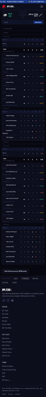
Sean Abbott (10, 236)
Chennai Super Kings (9, 370)
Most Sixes (6, 345)
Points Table (6, 324)
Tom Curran (10, 69)
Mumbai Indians (7, 366)
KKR (3, 376)
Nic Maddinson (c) (11, 171)
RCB (3, 373)
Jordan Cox (9, 205)
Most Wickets (7, 342)
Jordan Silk (9, 95)
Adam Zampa (10, 115)
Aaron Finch (10, 211)
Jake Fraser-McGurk (12, 198)
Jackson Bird (10, 246)
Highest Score (7, 352)
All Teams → (6, 380)
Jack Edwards (10, 102)
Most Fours (6, 356)
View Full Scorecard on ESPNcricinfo (15, 271)
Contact (17, 394)
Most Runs (5, 338)
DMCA (4, 394)
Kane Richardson (11, 120)
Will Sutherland (11, 125)
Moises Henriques (11, 232)
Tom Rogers (9, 137)
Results (4, 321)
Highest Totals (7, 349)
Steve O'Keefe (10, 261)
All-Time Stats (7, 328)
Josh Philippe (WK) (11, 75)
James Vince (10, 82)
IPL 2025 (5, 314)
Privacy (10, 394)
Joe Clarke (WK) (11, 192)
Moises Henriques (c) (12, 55)
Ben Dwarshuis (11, 89)
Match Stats (38, 22)
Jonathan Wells (11, 178)
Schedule (5, 317)
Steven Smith (10, 62)
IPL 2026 (5, 311)
